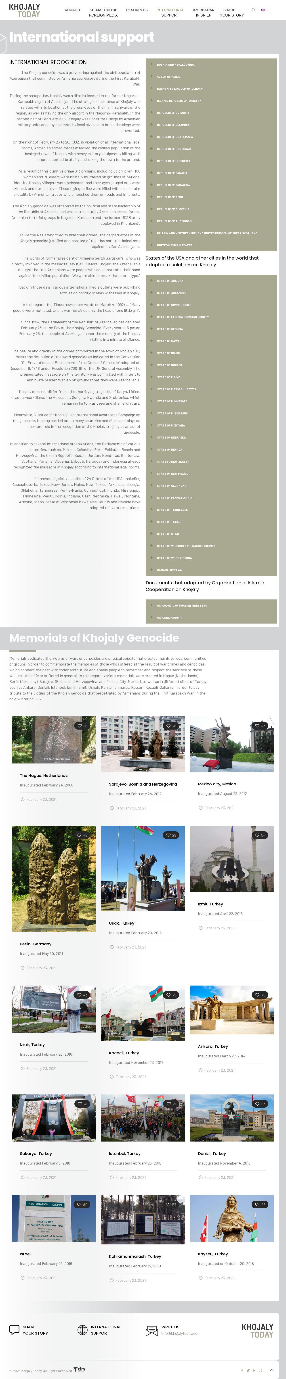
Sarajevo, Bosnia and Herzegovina (143, 784)
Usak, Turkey (121, 923)
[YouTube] (254, 1370)
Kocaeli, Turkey (124, 1053)
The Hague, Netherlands (44, 775)
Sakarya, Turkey (36, 1153)
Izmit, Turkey (210, 904)
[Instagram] (260, 1370)
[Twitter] (248, 1370)
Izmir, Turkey (32, 1044)
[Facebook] (242, 1370)
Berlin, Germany (35, 944)
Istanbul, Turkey (125, 1153)
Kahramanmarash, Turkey (135, 1256)
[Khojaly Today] (24, 10)
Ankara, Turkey (213, 1046)
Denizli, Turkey (212, 1153)
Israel (25, 1254)
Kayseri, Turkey (213, 1254)
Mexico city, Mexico (217, 784)
